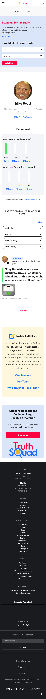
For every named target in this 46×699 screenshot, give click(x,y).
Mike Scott (17, 258)
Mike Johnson (23, 510)
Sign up (23, 647)
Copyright (23, 673)
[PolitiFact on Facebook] (23, 625)
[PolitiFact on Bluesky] (27, 625)
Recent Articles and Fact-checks (23, 590)
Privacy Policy (23, 667)
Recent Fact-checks (23, 593)
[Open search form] (43, 3)
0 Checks (15, 161)
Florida (23, 527)
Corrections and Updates (23, 576)
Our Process (23, 375)
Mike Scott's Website (23, 117)
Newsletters (23, 579)
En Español (23, 568)
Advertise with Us (23, 573)
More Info (6, 36)
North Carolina (23, 541)
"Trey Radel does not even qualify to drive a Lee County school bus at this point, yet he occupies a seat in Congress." (23, 275)
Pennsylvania (23, 543)
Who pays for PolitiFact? (23, 387)
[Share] (41, 694)
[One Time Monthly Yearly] (23, 56)
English (16, 11)
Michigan (23, 533)
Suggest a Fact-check (23, 602)
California (23, 525)
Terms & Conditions (23, 661)
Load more (23, 310)
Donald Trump (23, 502)
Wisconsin (23, 551)
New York (23, 538)
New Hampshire (23, 535)
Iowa (23, 530)
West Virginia (23, 549)
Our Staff (23, 565)
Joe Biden (23, 513)
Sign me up (23, 435)
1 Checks (6, 161)
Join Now (9, 63)
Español (29, 11)
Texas (23, 546)
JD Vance (23, 505)
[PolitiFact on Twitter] (18, 625)
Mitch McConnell (23, 508)
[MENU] (4, 3)
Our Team (23, 381)
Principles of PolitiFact (32, 199)
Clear (40, 222)
